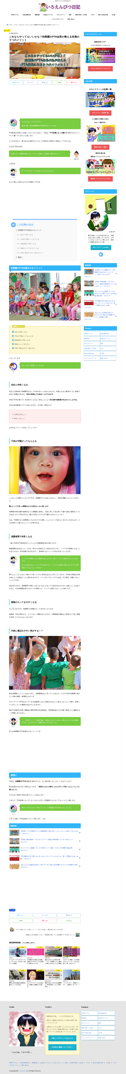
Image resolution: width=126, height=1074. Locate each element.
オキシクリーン (61, 14)
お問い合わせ (70, 19)
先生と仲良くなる (25, 235)
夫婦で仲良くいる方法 (81, 14)
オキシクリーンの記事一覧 (100, 113)
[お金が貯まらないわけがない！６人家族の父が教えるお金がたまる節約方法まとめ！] (100, 141)
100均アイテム (15, 14)
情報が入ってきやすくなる (28, 248)
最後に (19, 257)
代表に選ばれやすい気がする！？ (30, 253)
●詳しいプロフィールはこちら (62, 1038)
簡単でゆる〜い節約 (100, 147)
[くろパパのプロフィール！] (100, 63)
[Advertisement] (26, 101)
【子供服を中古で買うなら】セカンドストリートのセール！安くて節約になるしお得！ (49, 857)
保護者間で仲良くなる (26, 244)
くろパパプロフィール (57, 19)
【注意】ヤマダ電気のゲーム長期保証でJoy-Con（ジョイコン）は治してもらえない (49, 832)
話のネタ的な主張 (103, 14)
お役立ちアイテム (48, 14)
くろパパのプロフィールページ (100, 68)
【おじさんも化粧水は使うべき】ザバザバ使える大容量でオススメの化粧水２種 (48, 866)
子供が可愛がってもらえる (28, 239)
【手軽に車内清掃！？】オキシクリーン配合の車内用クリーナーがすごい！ (47, 841)
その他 (113, 14)
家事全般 (37, 14)
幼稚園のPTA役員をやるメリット (29, 230)
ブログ (92, 14)
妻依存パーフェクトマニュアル (100, 178)
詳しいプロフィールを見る (101, 247)
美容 (70, 14)
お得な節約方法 (27, 14)
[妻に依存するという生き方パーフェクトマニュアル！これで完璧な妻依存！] (100, 166)
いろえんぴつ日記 (24, 1071)
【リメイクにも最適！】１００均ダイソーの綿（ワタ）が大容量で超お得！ (47, 849)
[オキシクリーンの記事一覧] (100, 107)
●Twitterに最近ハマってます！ (62, 1047)
